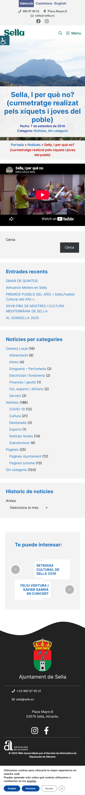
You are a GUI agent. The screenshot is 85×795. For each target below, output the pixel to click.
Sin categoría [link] (58, 131)
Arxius (11, 501)
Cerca (10, 240)
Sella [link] (14, 33)
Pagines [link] (12, 450)
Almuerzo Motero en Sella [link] (26, 288)
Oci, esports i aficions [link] (26, 389)
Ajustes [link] (49, 788)
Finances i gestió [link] (22, 382)
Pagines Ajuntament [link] (25, 456)
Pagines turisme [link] (22, 463)
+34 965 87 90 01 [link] (28, 691)
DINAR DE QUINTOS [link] (22, 281)
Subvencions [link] (19, 443)
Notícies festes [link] (21, 436)
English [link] (60, 3)
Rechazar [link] (31, 788)
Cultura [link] (15, 416)
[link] (4, 40)
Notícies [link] (40, 131)
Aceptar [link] (12, 788)
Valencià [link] (26, 3)
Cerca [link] (69, 247)
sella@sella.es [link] (45, 15)
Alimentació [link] (18, 355)
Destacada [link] (17, 423)
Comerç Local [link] (17, 349)
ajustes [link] (31, 781)
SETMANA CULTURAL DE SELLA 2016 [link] (47, 569)
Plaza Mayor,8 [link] (57, 11)
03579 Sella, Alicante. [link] (42, 716)
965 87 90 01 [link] (31, 11)
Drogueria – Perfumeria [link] (27, 369)
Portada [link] (17, 145)
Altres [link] (14, 362)
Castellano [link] (44, 3)
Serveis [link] (15, 396)
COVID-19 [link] (17, 409)
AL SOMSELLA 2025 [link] (22, 318)
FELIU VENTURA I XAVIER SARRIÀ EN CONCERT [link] (34, 589)
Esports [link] (15, 429)
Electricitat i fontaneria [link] (27, 375)
